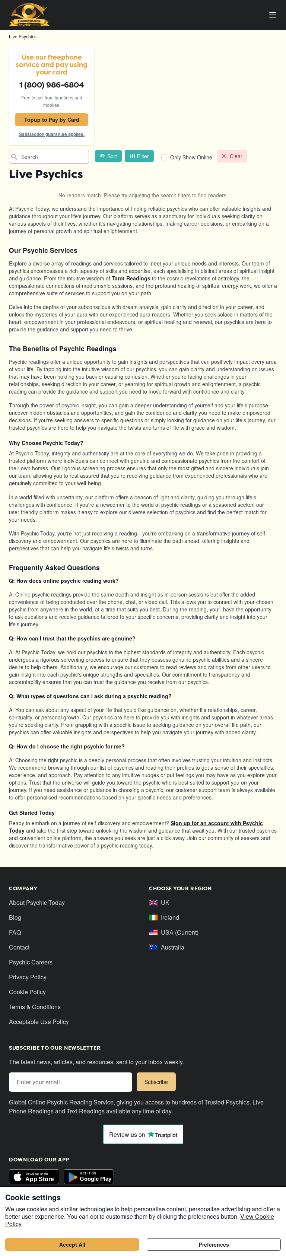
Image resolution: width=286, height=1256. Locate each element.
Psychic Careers (31, 962)
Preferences (214, 1244)
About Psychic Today (37, 902)
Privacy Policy (28, 977)
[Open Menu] (272, 14)
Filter (143, 156)
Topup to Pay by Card (51, 119)
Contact (19, 947)
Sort (112, 156)
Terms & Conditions (35, 1006)
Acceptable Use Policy (39, 1021)
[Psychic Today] (29, 15)
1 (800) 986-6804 (51, 84)
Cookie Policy (27, 992)
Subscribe (156, 1081)
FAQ (15, 932)
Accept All (72, 1244)
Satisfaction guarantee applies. (52, 134)
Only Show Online (191, 157)
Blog (15, 917)
